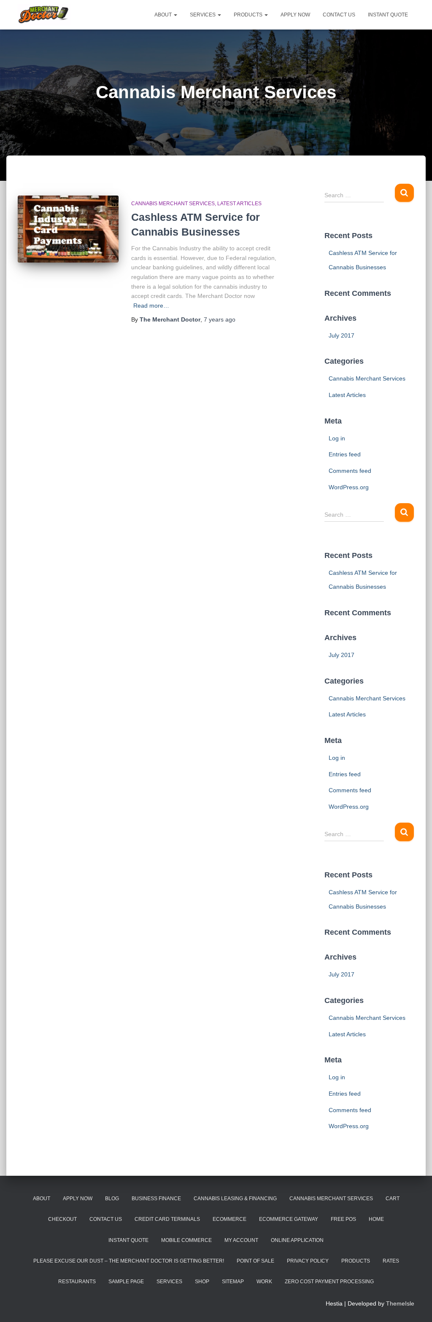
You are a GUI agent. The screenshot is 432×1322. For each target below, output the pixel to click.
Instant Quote (128, 1240)
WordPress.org (349, 487)
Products (355, 1261)
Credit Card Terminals (167, 1219)
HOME (376, 1219)
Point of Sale (255, 1261)
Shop (202, 1281)
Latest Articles (239, 203)
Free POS (343, 1219)
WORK (264, 1281)
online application (297, 1240)
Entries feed (345, 454)
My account (241, 1240)
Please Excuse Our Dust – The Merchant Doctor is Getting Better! (128, 1261)
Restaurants (77, 1281)
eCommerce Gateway (288, 1219)
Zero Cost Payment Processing (329, 1281)
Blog (112, 1198)
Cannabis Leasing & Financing (235, 1198)
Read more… (151, 305)
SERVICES (203, 15)
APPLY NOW (295, 15)
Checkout (62, 1219)
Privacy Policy (308, 1261)
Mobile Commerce (186, 1240)
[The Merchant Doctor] (44, 14)
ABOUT (163, 15)
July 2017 (341, 335)
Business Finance (156, 1198)
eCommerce (229, 1219)
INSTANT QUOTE (388, 15)
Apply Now (77, 1198)
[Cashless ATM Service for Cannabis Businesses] (68, 229)
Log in (337, 438)
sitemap (233, 1281)
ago (219, 319)
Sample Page (126, 1281)
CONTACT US (339, 15)
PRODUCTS (249, 15)
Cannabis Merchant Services (173, 203)
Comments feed (350, 470)
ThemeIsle (400, 1303)
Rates (391, 1261)
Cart (393, 1198)
